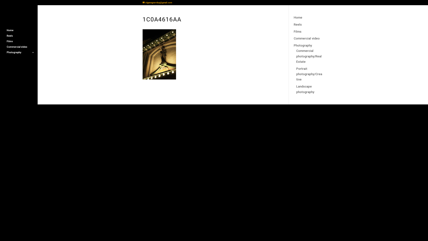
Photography (14, 52)
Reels (10, 36)
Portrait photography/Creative (309, 74)
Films (10, 41)
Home (10, 30)
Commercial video (17, 47)
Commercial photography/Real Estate (309, 56)
